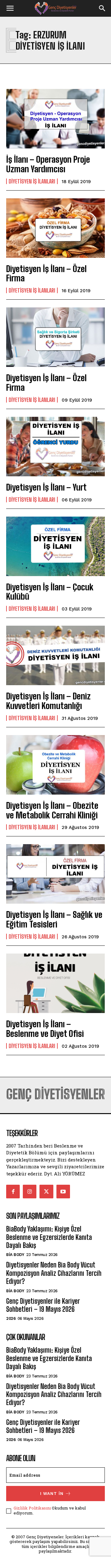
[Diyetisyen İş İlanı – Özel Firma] (55, 228)
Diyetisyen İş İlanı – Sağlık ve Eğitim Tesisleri (54, 919)
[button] (10, 8)
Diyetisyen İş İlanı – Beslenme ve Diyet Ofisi (45, 1029)
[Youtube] (63, 1191)
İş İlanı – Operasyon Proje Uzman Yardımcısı (48, 164)
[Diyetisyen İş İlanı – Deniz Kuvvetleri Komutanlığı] (55, 655)
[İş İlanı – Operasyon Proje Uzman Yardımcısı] (55, 118)
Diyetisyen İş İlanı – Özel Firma (46, 273)
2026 (10, 1318)
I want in (52, 1493)
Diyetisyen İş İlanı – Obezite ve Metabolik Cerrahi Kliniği (52, 810)
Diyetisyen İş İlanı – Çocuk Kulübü (49, 592)
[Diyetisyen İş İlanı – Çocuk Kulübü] (55, 546)
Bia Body (15, 1254)
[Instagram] (29, 1191)
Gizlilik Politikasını (32, 1508)
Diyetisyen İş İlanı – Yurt (46, 487)
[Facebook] (13, 1191)
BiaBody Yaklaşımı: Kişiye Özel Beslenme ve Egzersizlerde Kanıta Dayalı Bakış (49, 1237)
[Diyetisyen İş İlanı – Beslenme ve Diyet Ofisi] (55, 983)
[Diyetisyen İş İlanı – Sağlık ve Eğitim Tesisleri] (55, 874)
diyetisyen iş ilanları (32, 181)
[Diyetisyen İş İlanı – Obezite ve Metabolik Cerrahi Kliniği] (55, 765)
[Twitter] (46, 1191)
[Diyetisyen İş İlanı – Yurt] (55, 446)
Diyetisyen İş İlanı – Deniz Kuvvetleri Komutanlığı (48, 701)
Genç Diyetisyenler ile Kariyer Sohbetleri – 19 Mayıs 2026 (43, 1305)
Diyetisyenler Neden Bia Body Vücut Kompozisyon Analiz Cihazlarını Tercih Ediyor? (53, 1273)
